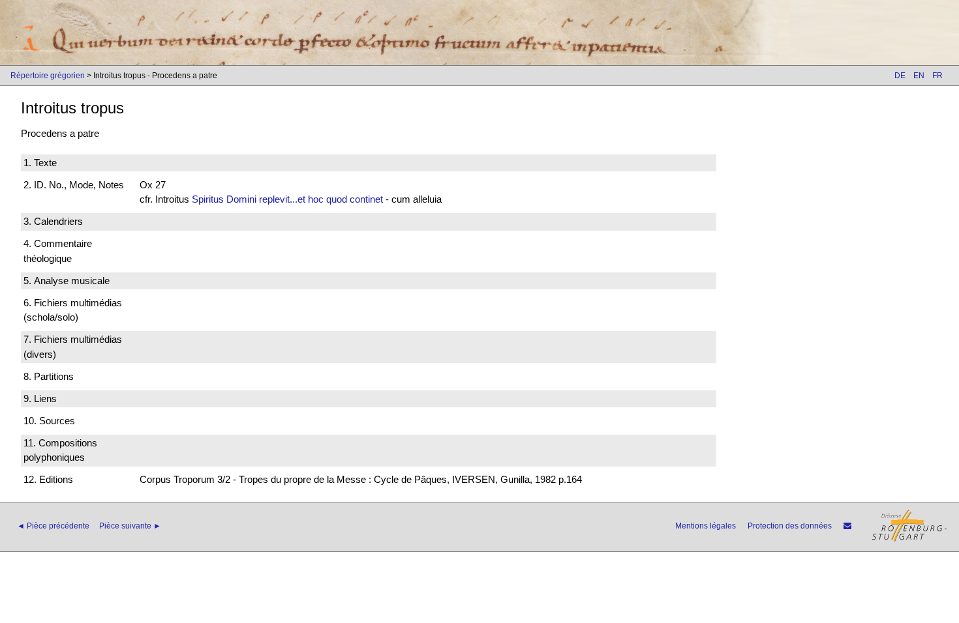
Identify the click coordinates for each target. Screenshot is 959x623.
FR (937, 75)
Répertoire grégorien (47, 75)
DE (900, 75)
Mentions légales (705, 525)
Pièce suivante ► (130, 525)
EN (918, 75)
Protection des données (790, 525)
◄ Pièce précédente (53, 525)
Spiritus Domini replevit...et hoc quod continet (287, 199)
